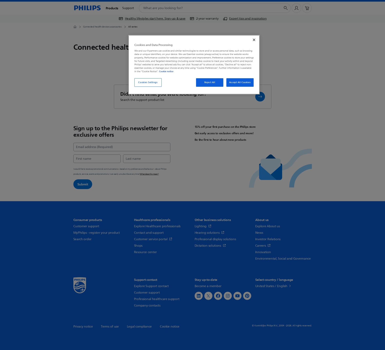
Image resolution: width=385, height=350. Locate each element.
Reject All (209, 82)
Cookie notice (166, 71)
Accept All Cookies (240, 82)
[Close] (254, 39)
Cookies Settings (147, 82)
